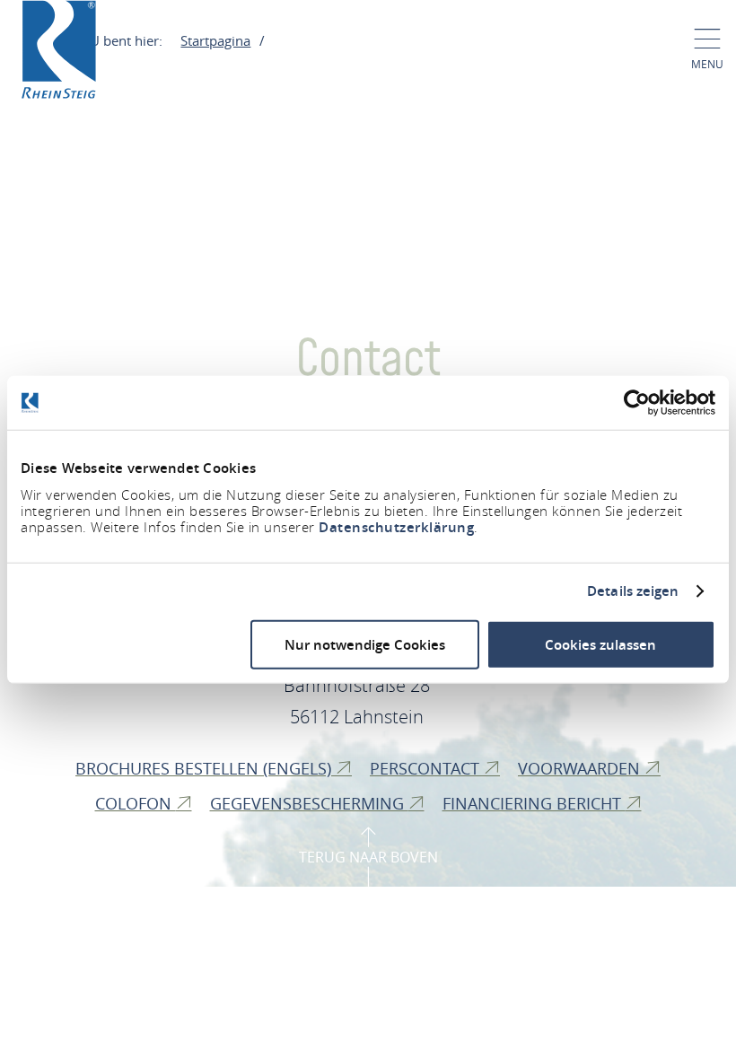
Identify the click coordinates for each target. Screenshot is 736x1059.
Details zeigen (633, 591)
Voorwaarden (581, 768)
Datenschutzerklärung (396, 526)
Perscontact (427, 768)
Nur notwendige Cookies (365, 644)
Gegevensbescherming (309, 803)
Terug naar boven (368, 857)
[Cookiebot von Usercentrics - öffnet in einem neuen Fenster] (636, 402)
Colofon (135, 803)
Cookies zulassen (600, 644)
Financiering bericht (534, 803)
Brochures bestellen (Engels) (205, 768)
